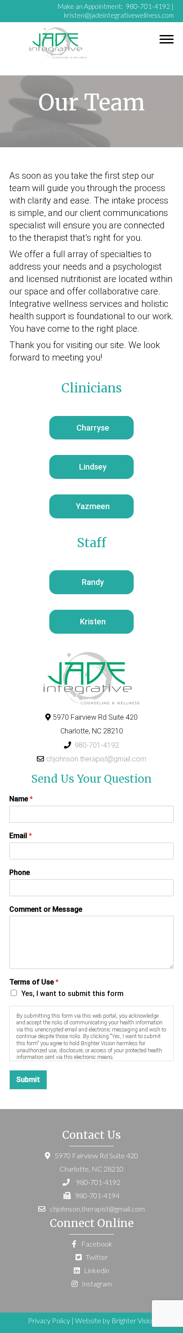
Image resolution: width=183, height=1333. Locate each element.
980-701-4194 (97, 1195)
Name (21, 799)
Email (20, 835)
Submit (28, 1079)
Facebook (96, 1243)
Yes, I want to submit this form (72, 993)
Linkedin (96, 1270)
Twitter (96, 1257)
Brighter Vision (133, 1320)
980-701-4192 (147, 6)
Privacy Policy (49, 1320)
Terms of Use (34, 982)
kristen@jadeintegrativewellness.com (119, 15)
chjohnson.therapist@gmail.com (96, 759)
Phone (19, 872)
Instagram (96, 1283)
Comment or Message (45, 909)
